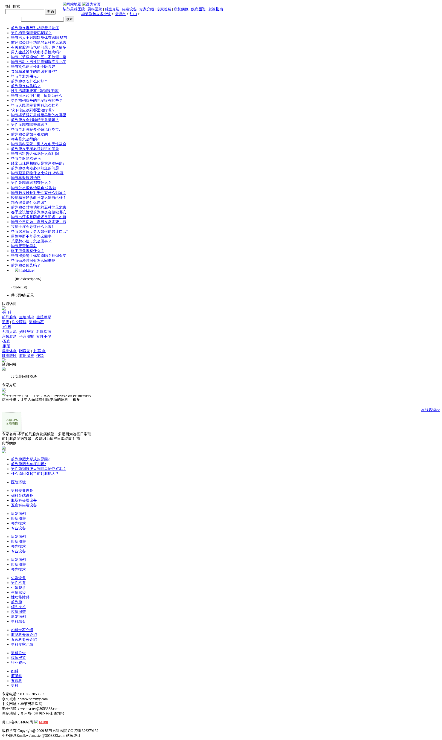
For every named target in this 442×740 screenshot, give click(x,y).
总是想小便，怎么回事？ (31, 241)
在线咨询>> (430, 410)
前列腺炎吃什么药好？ (29, 81)
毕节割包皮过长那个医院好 (33, 67)
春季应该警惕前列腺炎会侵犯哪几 (38, 212)
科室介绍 (112, 9)
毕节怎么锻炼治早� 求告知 (33, 188)
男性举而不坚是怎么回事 (31, 236)
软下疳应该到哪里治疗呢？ (33, 110)
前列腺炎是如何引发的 (29, 134)
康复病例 (181, 9)
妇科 (14, 671)
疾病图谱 (198, 9)
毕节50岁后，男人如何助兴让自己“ (39, 231)
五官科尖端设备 (24, 505)
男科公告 (18, 653)
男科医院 (94, 9)
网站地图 (74, 4)
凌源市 (120, 14)
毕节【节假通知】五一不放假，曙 (38, 57)
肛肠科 (16, 676)
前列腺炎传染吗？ (26, 86)
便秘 (40, 356)
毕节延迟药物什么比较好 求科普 (37, 173)
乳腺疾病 (43, 332)
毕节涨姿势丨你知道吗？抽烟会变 (38, 256)
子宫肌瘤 (26, 336)
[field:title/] (27, 270)
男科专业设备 (22, 491)
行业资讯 (18, 663)
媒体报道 (18, 658)
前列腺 (16, 602)
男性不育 (18, 583)
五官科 (16, 681)
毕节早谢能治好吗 (26, 158)
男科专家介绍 (22, 644)
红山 (133, 14)
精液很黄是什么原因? (28, 202)
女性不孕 (43, 336)
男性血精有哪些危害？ (29, 125)
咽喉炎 (24, 351)
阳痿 (5, 322)
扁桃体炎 (9, 351)
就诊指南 (215, 9)
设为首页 (93, 4)
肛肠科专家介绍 (24, 635)
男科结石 (36, 322)
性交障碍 (19, 322)
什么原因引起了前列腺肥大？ (35, 474)
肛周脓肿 (9, 356)
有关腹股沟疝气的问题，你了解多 (38, 47)
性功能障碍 (20, 597)
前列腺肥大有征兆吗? (28, 464)
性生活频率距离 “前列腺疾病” (35, 91)
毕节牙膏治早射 (24, 246)
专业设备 (18, 528)
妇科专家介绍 (22, 630)
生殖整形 (43, 317)
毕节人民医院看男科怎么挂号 (35, 105)
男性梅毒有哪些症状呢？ (31, 33)
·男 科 (6, 312)
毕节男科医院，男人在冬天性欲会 (38, 144)
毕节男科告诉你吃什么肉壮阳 (35, 154)
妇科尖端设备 (22, 495)
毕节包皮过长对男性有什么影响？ (38, 193)
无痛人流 (9, 332)
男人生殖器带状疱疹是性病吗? (36, 52)
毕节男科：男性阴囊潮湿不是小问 (38, 62)
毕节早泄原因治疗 (26, 178)
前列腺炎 (9, 317)
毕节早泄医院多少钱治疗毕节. (35, 129)
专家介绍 (146, 9)
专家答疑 (164, 9)
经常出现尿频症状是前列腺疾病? (37, 163)
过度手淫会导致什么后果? (32, 227)
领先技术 (18, 523)
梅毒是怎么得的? (24, 139)
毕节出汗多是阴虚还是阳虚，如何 (38, 217)
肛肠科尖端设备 (24, 500)
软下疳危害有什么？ (27, 251)
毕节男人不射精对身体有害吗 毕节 (39, 38)
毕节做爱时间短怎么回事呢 (33, 260)
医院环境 (18, 482)
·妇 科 (6, 327)
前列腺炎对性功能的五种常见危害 (38, 42)
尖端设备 (129, 9)
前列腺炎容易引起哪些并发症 (35, 28)
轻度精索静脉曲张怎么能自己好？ (38, 198)
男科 (14, 686)
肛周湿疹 (26, 356)
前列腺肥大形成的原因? (30, 459)
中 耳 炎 (39, 351)
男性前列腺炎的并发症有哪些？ (37, 100)
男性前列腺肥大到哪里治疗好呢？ (38, 469)
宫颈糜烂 (9, 336)
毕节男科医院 (74, 9)
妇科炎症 (26, 332)
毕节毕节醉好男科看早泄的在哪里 (38, 115)
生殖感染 (26, 317)
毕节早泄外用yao (24, 76)
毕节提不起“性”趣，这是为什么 (36, 96)
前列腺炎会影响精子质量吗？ (35, 120)
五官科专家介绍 (24, 639)
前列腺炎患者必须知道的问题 (35, 149)
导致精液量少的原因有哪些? (34, 71)
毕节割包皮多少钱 (96, 14)
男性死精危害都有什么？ (31, 183)
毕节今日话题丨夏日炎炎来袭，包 (38, 222)
